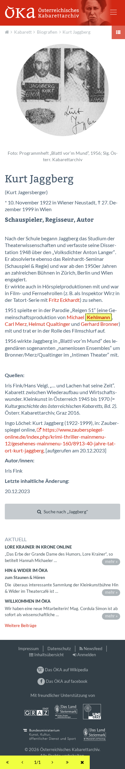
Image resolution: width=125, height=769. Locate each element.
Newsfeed (93, 648)
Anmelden (86, 654)
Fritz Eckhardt (64, 300)
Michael (88, 317)
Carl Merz (16, 324)
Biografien (47, 32)
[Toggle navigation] (113, 12)
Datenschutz (59, 648)
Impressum (28, 648)
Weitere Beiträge (21, 625)
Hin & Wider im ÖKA (26, 570)
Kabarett (23, 32)
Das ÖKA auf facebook (66, 681)
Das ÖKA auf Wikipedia (66, 669)
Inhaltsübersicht (49, 654)
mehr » (111, 561)
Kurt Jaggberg (76, 32)
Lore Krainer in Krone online (38, 547)
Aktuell (8, 31)
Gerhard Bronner (100, 324)
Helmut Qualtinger (49, 324)
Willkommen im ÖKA (28, 601)
